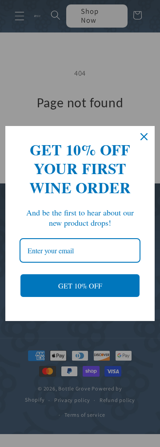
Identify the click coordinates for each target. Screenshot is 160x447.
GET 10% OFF (80, 285)
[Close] (144, 136)
